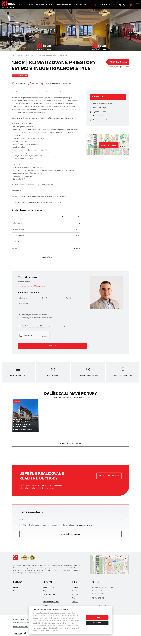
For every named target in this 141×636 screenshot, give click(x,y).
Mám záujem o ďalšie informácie (34, 315)
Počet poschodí (18, 223)
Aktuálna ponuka (25, 5)
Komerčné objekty (49, 594)
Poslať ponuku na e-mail (103, 104)
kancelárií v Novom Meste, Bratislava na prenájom (70, 397)
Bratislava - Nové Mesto (47, 55)
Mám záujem (98, 116)
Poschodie (16, 217)
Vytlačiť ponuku (99, 112)
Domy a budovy (49, 587)
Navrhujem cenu (27, 321)
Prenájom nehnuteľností (26, 55)
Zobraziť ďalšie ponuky (70, 443)
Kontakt (75, 594)
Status (14, 248)
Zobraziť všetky (46, 257)
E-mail (44, 298)
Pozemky (46, 598)
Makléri (75, 587)
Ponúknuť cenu (98, 96)
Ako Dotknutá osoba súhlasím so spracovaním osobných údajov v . (44, 327)
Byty (44, 591)
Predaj (15, 587)
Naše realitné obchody (109, 476)
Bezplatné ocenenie (44, 5)
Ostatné (46, 605)
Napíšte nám (77, 591)
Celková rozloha (18, 229)
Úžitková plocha (18, 236)
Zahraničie (84, 5)
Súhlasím (97, 617)
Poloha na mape (99, 108)
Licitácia (75, 601)
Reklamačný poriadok (20, 626)
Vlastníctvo (16, 242)
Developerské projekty (66, 5)
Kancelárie (63, 55)
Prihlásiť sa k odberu (70, 534)
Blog (73, 598)
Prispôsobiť (97, 623)
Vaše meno (22, 298)
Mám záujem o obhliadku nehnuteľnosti (37, 318)
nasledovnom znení (36, 328)
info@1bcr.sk (41, 286)
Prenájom (17, 591)
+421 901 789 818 (106, 4)
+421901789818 (26, 286)
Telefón (69, 298)
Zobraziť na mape (108, 145)
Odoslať (52, 346)
